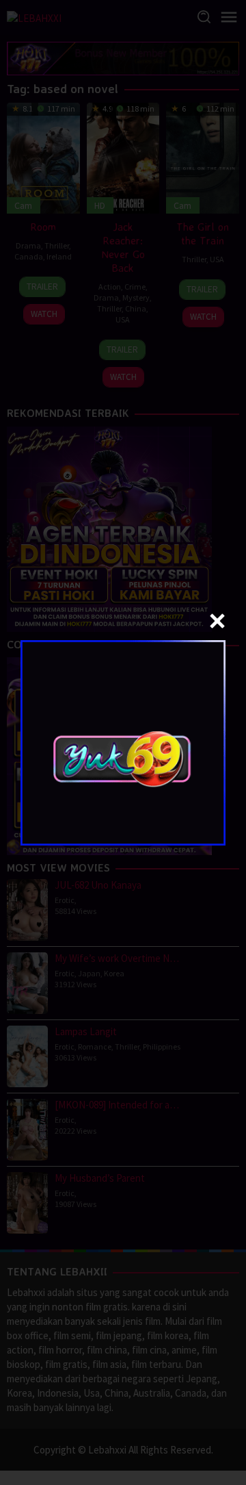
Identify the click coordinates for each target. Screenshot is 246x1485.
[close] (217, 621)
